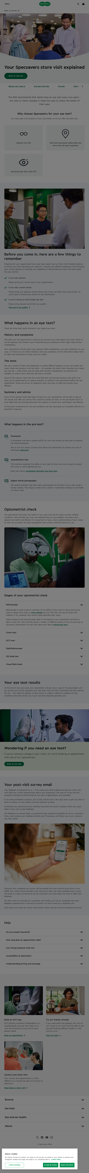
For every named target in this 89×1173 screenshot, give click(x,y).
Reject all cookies (67, 1165)
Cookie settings (14, 1165)
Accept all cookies (50, 1165)
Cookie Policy (56, 1159)
